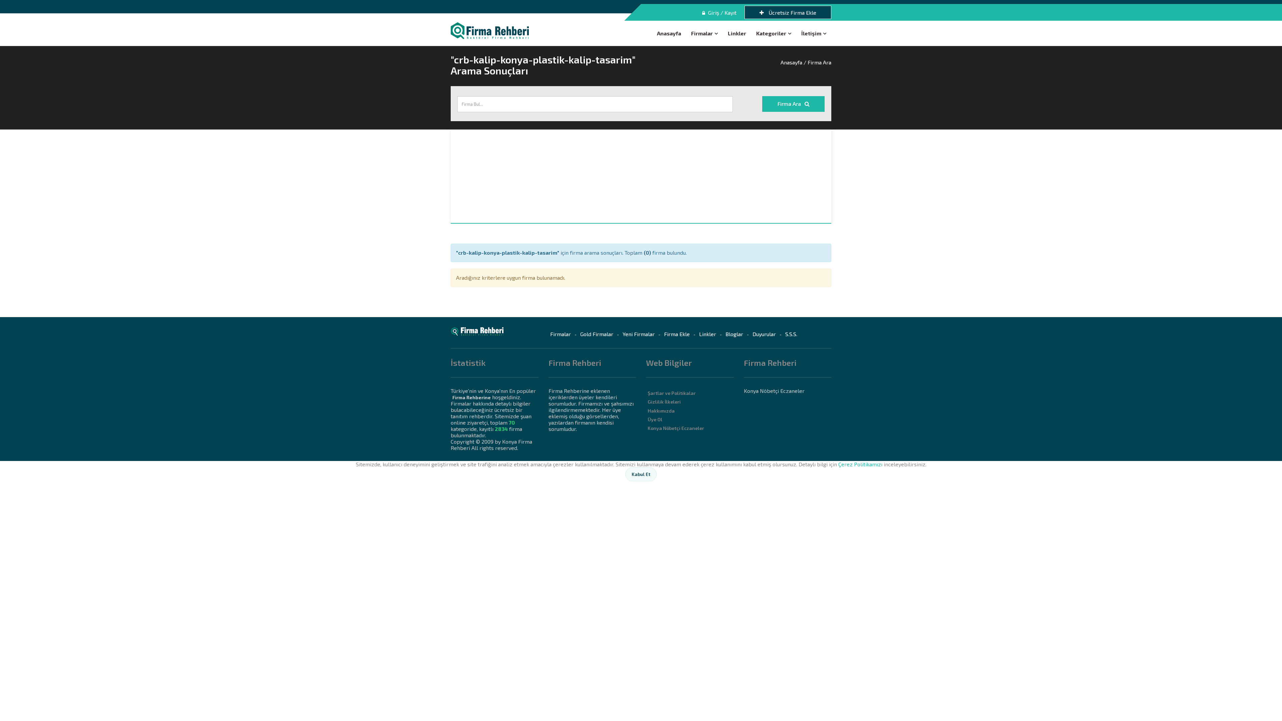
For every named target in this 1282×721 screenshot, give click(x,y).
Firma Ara (790, 103)
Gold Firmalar (596, 334)
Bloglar (734, 334)
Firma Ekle (677, 334)
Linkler (737, 33)
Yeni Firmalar (639, 334)
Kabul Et (641, 474)
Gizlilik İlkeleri (664, 402)
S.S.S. (791, 334)
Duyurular (764, 334)
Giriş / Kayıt (721, 12)
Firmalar (702, 33)
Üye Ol (655, 419)
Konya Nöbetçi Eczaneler (676, 428)
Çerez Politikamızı (860, 464)
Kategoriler (771, 33)
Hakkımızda (661, 411)
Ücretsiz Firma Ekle (791, 12)
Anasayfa (669, 33)
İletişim (811, 33)
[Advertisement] (641, 176)
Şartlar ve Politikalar (672, 393)
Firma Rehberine (471, 397)
